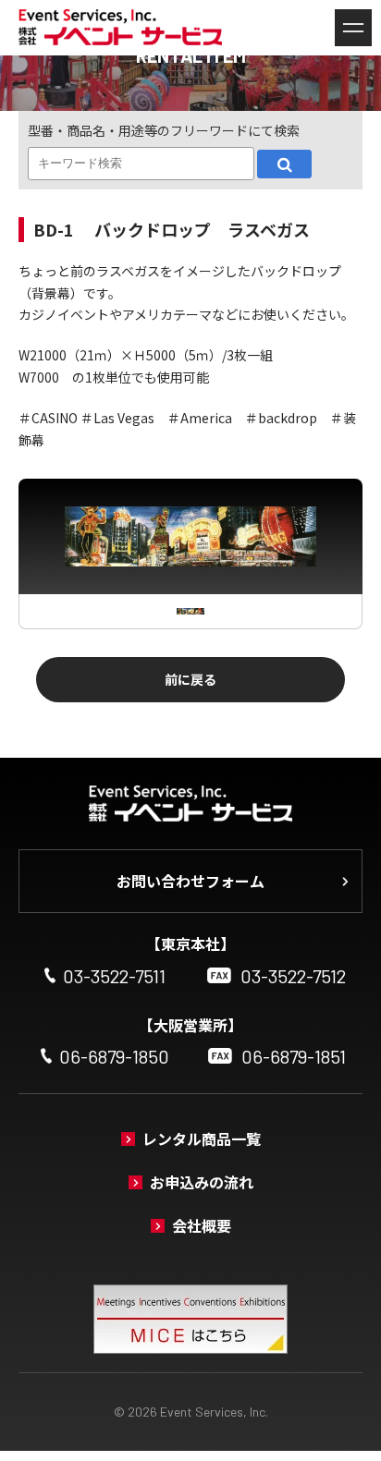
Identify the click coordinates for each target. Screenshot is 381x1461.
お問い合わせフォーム (190, 881)
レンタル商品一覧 (201, 1138)
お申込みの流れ (201, 1182)
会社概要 (201, 1225)
